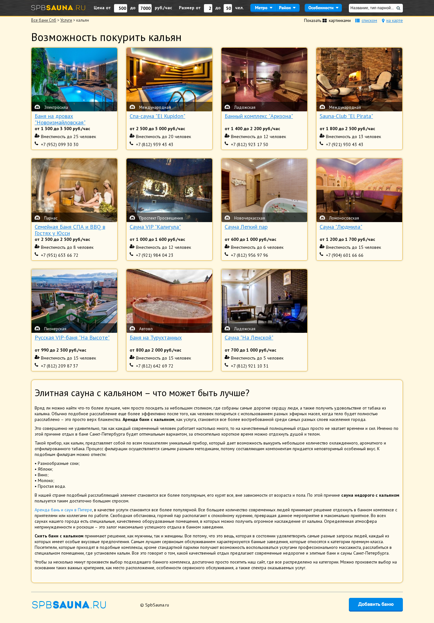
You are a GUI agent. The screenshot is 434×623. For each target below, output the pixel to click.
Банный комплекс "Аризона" (259, 116)
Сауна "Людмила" (341, 227)
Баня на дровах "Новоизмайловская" (60, 119)
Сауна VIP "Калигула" (155, 227)
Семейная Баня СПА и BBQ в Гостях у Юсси (70, 230)
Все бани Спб (43, 20)
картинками (340, 20)
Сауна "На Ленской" (249, 337)
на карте (394, 20)
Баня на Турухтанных (156, 337)
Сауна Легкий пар (246, 227)
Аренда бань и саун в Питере (63, 510)
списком (369, 20)
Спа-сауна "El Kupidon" (157, 116)
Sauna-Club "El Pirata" (346, 116)
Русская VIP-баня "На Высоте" (72, 337)
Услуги (66, 20)
